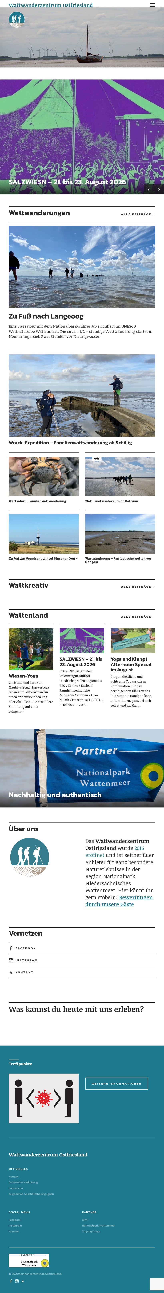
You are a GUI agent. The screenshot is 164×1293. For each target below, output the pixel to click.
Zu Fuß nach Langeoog (46, 316)
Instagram (26, 960)
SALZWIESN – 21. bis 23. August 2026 (67, 181)
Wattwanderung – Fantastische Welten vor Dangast (118, 560)
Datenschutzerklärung (23, 1182)
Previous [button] (149, 189)
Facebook (25, 948)
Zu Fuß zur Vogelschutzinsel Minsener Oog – (43, 558)
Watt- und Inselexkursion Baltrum (111, 501)
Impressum (16, 1188)
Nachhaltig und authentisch (55, 794)
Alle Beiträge (136, 214)
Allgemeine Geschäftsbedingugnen (31, 1194)
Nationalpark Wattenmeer (98, 1226)
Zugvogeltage (91, 1231)
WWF (85, 1220)
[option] (82, 137)
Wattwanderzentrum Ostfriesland (51, 5)
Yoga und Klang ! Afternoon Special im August (131, 664)
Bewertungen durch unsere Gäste (119, 901)
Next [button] (159, 189)
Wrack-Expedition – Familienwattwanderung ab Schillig (70, 442)
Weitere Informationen (117, 1083)
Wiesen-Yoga (23, 675)
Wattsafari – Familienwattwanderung (37, 501)
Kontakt (24, 972)
